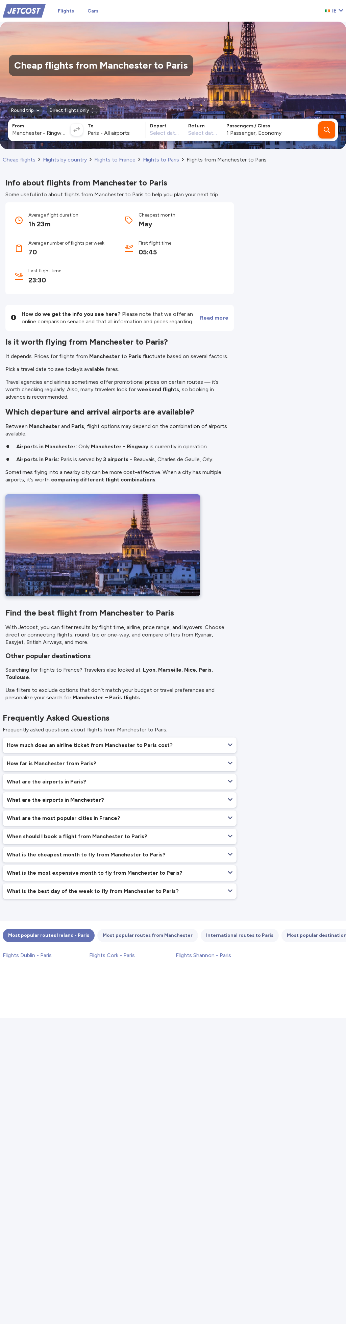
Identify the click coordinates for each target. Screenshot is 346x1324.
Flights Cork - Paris (112, 955)
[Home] (24, 10)
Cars (93, 11)
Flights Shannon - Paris (203, 955)
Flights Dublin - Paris (27, 955)
